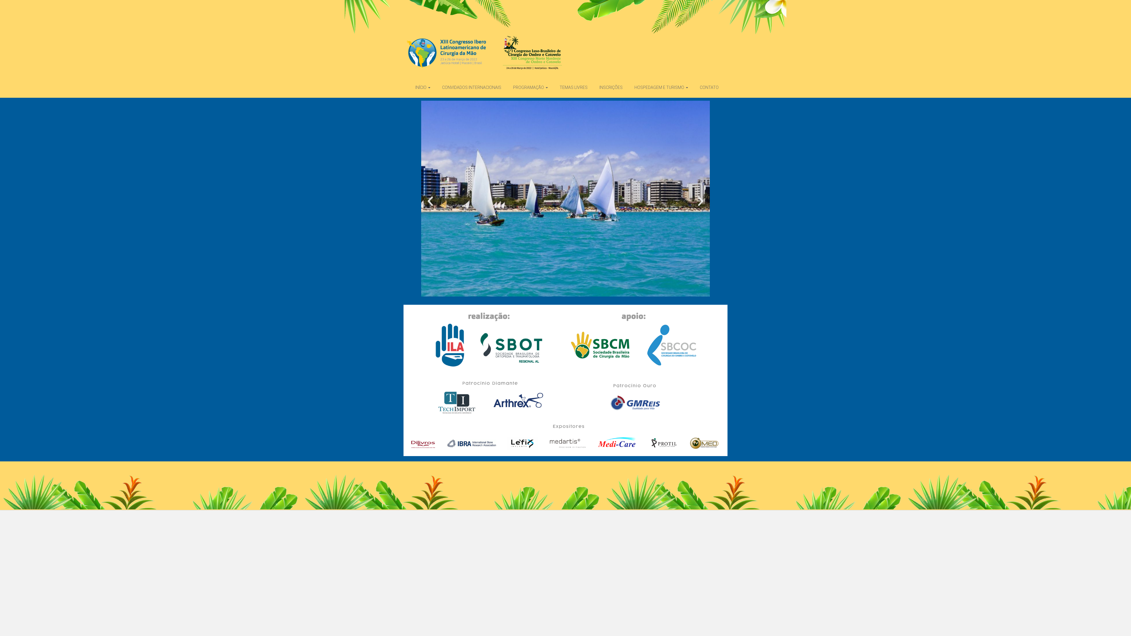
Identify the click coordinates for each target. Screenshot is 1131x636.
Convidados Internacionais (471, 87)
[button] (430, 201)
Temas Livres (574, 87)
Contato (709, 87)
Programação (528, 87)
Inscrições (611, 87)
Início (420, 87)
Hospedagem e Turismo (659, 87)
